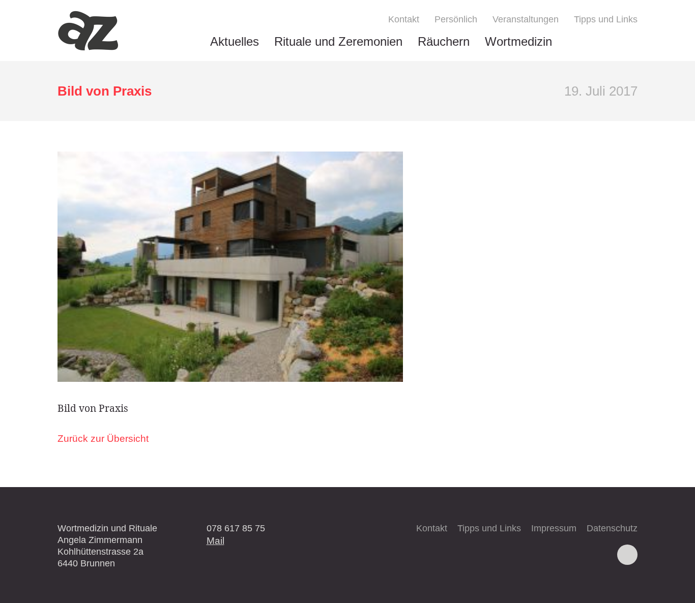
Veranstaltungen (526, 19)
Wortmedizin (518, 41)
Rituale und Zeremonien (338, 41)
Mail (215, 540)
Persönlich (456, 19)
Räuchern (444, 41)
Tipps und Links (606, 19)
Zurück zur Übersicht (103, 438)
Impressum (553, 528)
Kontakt (403, 19)
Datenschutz (612, 528)
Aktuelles (234, 41)
